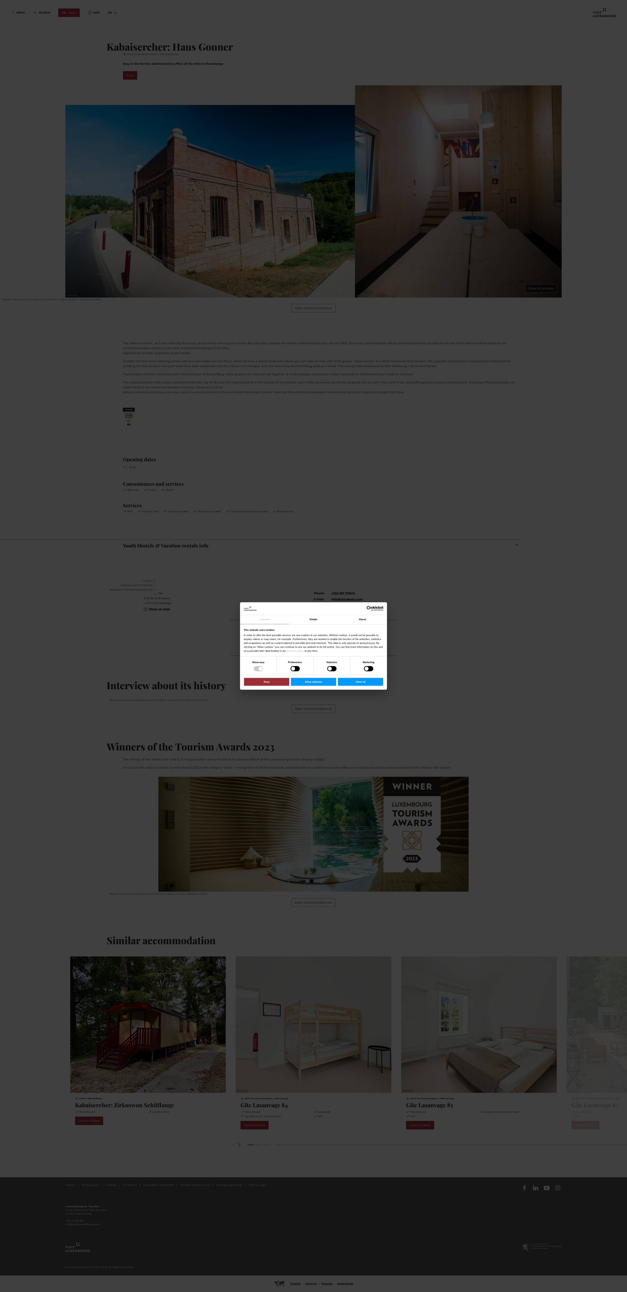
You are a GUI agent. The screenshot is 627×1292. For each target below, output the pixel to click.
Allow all (360, 681)
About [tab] (362, 619)
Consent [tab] (264, 619)
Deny (267, 681)
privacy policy (295, 650)
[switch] (295, 668)
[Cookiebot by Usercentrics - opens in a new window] (369, 608)
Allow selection (313, 681)
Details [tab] (314, 619)
